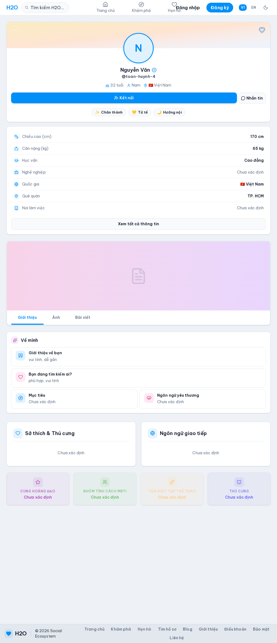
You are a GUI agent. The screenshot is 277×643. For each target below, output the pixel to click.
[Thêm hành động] (15, 30)
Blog (187, 629)
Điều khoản (235, 629)
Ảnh (56, 317)
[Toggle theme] (266, 7)
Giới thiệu (27, 317)
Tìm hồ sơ (167, 629)
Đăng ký (220, 7)
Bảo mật (261, 629)
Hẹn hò (144, 629)
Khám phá (121, 629)
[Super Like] (262, 30)
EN (253, 7)
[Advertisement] (138, 560)
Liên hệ (177, 637)
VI (242, 7)
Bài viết (82, 317)
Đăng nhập (188, 7)
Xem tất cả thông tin (138, 223)
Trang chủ (94, 629)
